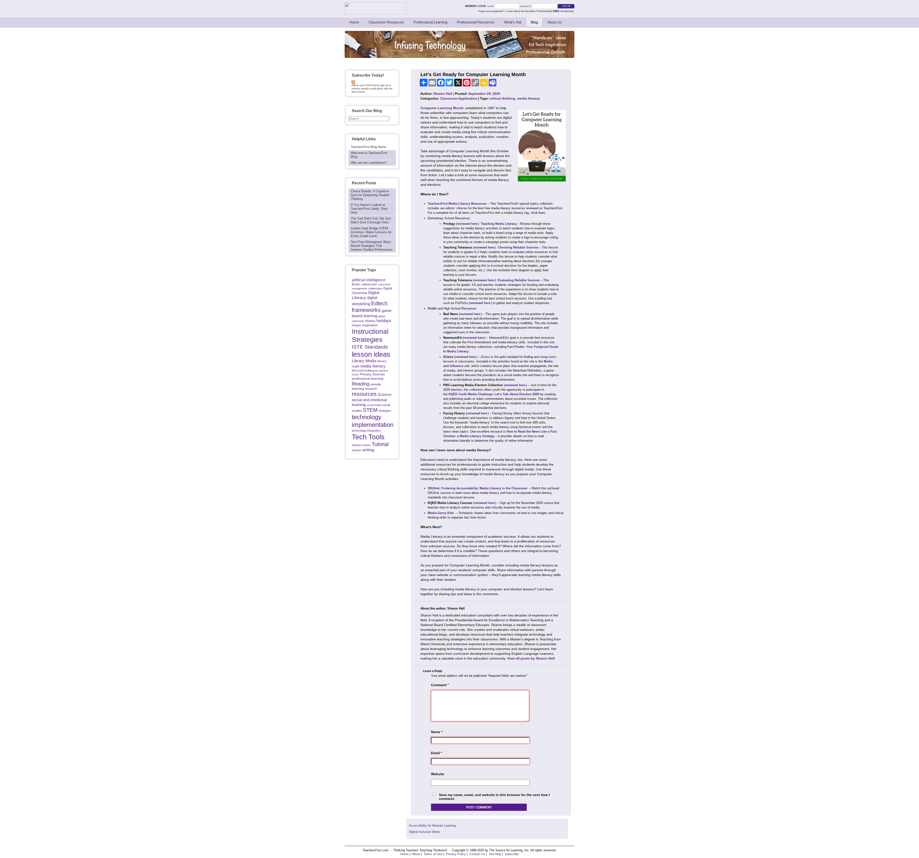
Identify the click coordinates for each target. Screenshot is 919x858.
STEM (370, 410)
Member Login (476, 6)
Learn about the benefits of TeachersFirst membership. (540, 11)
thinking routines (361, 445)
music (355, 374)
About (416, 854)
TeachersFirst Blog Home (368, 147)
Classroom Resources (386, 22)
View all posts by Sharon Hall (531, 658)
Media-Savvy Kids (441, 513)
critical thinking (502, 98)
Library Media (364, 361)
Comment (440, 685)
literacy (382, 361)
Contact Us (477, 854)
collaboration (375, 288)
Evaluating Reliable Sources (519, 280)
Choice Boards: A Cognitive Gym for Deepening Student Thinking (370, 195)
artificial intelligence (369, 280)
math (355, 366)
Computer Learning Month (442, 108)
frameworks (366, 310)
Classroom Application (458, 98)
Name (436, 732)
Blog (534, 22)
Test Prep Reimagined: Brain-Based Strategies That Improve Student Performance (371, 245)
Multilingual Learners (376, 370)
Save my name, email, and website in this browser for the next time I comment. (494, 797)
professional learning (367, 378)
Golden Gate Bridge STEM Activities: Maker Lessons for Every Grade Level (371, 232)
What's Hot (512, 22)
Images (356, 325)
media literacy (373, 366)
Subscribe (512, 854)
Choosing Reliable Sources (518, 247)
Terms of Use (433, 854)
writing (368, 450)
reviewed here (467, 224)
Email (436, 753)
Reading (360, 383)
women (356, 450)
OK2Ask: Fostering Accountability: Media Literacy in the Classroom (477, 488)
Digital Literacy (365, 295)
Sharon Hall (442, 94)
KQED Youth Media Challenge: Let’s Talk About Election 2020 (493, 394)
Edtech (379, 303)
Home (354, 22)
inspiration (370, 325)
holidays (383, 320)
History (370, 321)
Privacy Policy (456, 854)
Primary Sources (372, 374)
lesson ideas (371, 354)
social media (374, 405)
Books (356, 284)
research (371, 388)
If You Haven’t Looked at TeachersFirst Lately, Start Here (369, 208)
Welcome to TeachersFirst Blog (369, 154)
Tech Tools (368, 437)
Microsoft (358, 370)
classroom (369, 284)
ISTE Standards (370, 347)
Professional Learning (430, 22)
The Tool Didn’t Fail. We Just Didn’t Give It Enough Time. (371, 220)
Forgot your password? (491, 11)
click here (538, 212)
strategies (384, 410)
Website (437, 774)
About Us (554, 22)
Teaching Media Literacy (499, 224)
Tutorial (380, 444)
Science (385, 394)
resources (364, 394)
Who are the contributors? (369, 162)
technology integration (366, 430)
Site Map (495, 854)
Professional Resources (475, 22)
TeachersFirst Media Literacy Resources (457, 203)
